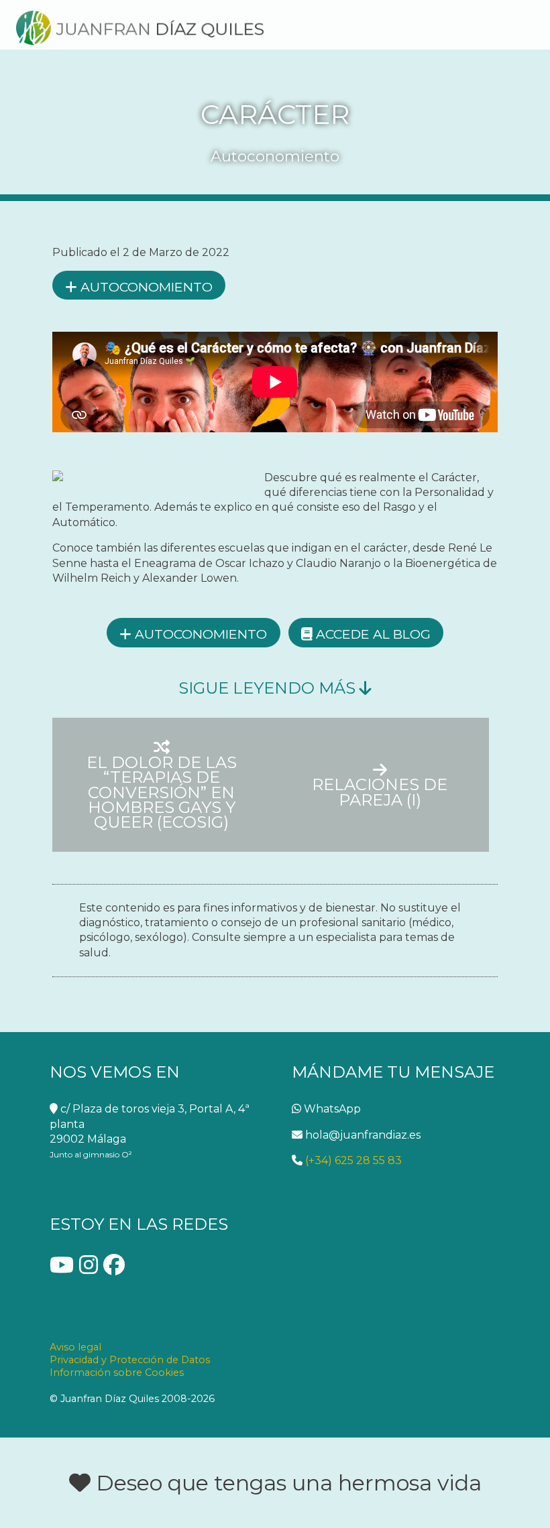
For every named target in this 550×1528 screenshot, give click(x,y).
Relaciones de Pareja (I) (379, 791)
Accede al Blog (372, 634)
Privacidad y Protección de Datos (130, 1360)
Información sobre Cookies (117, 1372)
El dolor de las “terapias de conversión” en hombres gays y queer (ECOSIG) (162, 791)
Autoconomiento (145, 287)
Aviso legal (75, 1347)
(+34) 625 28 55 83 (352, 1160)
